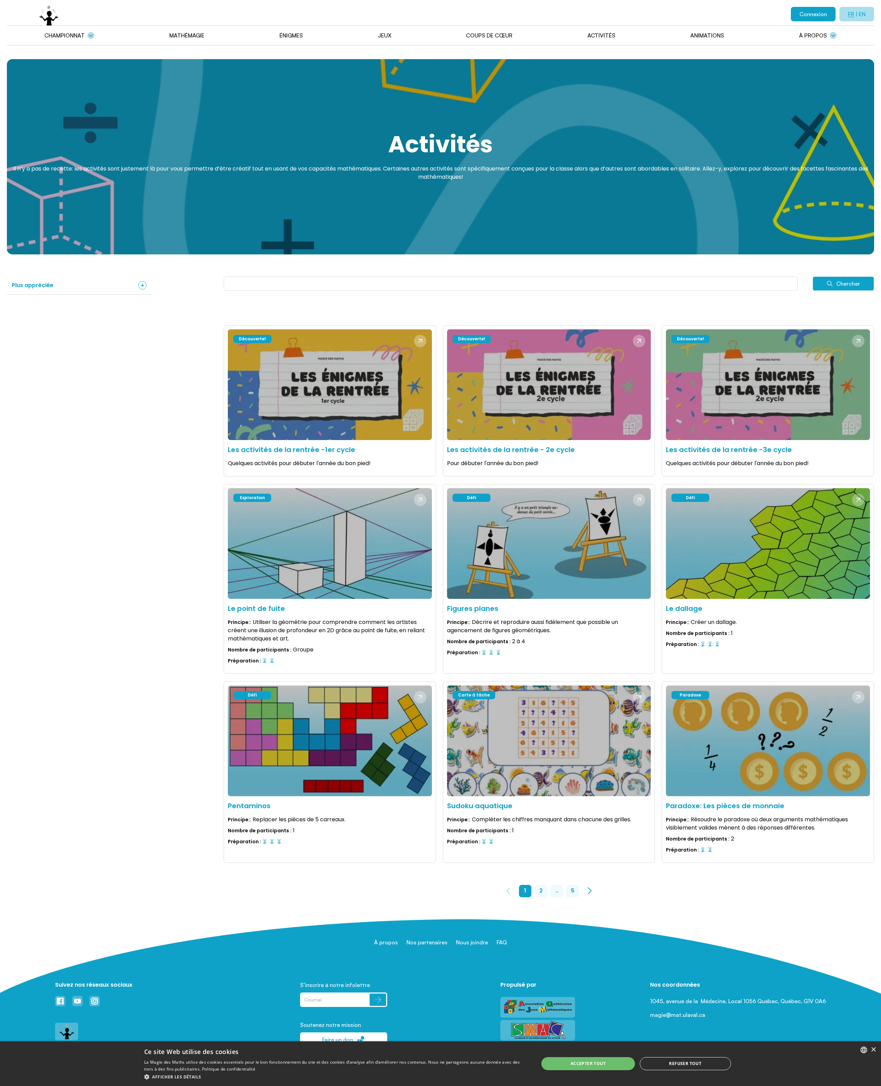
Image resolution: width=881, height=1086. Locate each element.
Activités (601, 35)
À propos (813, 35)
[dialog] (440, 1063)
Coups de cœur (489, 35)
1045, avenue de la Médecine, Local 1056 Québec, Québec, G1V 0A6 (738, 1001)
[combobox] (863, 1049)
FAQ (502, 942)
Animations (707, 35)
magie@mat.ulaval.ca (677, 1014)
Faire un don (337, 1039)
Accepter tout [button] (588, 1063)
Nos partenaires (426, 942)
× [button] (873, 1049)
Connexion (813, 14)
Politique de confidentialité (228, 1069)
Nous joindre (472, 942)
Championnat (64, 35)
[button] (335, 1077)
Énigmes (291, 35)
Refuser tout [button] (685, 1063)
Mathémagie (186, 35)
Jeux (384, 35)
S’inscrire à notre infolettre (335, 984)
